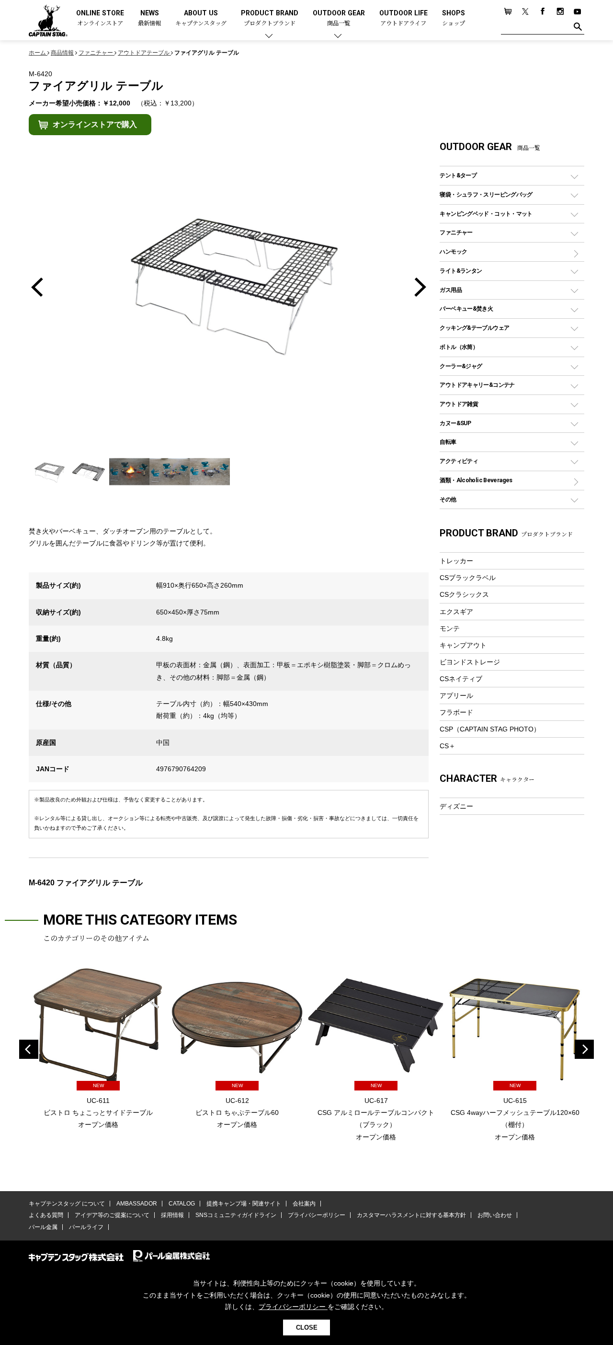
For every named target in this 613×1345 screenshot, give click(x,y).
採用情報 (172, 1215)
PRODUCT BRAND (269, 18)
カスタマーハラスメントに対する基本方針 (411, 1215)
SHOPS (453, 18)
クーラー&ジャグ (461, 366)
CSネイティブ (461, 679)
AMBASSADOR (136, 1203)
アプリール (456, 695)
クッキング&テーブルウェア (474, 327)
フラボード (456, 712)
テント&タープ (458, 175)
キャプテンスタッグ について (67, 1203)
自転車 (448, 441)
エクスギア (456, 611)
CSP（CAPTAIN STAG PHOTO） (490, 729)
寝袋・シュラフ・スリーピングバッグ (486, 194)
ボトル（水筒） (459, 346)
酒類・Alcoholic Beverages (476, 480)
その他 (448, 499)
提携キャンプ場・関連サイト (243, 1203)
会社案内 (304, 1203)
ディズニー (456, 806)
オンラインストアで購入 (95, 124)
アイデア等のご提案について (112, 1215)
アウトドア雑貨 (459, 403)
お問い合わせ (494, 1215)
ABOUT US (201, 18)
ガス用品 (451, 289)
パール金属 (43, 1227)
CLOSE (307, 1327)
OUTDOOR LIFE (403, 18)
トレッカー (456, 561)
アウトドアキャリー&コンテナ (477, 384)
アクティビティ (459, 460)
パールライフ (86, 1227)
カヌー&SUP (455, 423)
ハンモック (453, 251)
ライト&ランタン (461, 270)
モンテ (450, 628)
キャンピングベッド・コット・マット (486, 213)
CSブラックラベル (468, 577)
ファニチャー (456, 232)
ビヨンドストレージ (470, 662)
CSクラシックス (464, 594)
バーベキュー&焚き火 (466, 308)
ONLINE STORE (100, 18)
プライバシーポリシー (316, 1215)
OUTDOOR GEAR (339, 18)
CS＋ (447, 746)
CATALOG (182, 1203)
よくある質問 (46, 1215)
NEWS (149, 18)
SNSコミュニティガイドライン (235, 1215)
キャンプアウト (463, 645)
